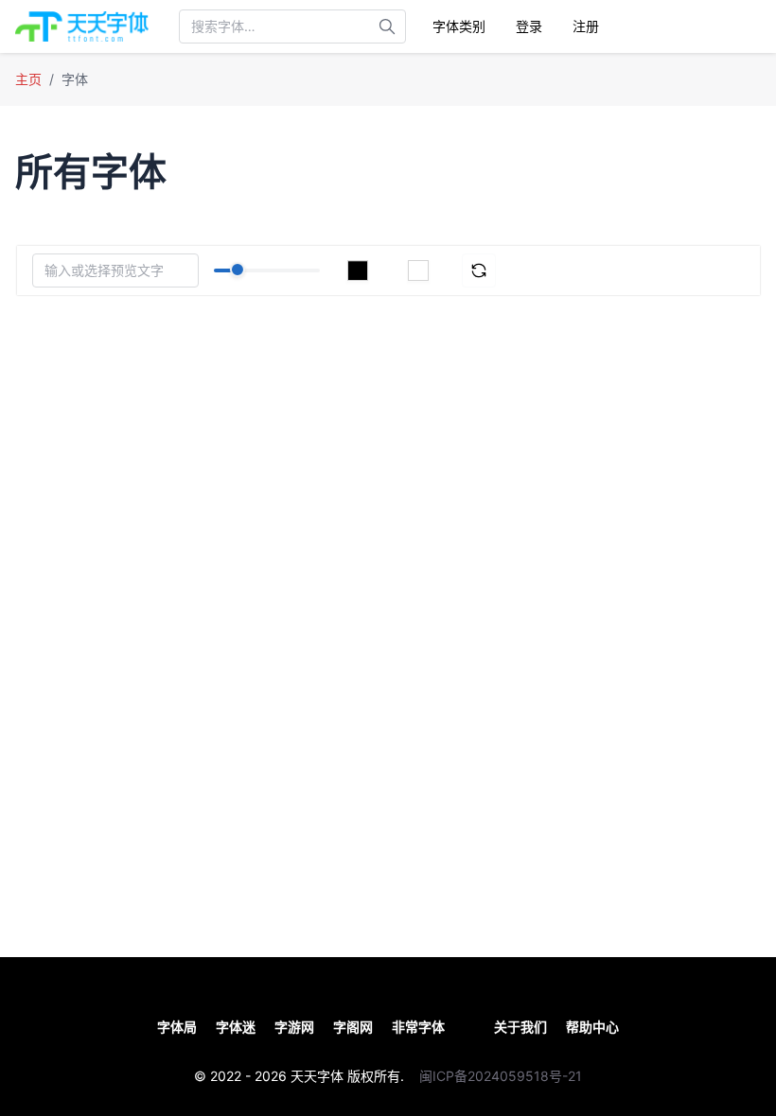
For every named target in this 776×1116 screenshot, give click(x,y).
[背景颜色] (418, 270)
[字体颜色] (357, 270)
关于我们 (520, 1027)
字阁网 (353, 1027)
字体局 (177, 1027)
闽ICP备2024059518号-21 (500, 1076)
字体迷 (236, 1027)
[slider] (237, 269)
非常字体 (418, 1027)
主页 (28, 79)
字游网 (294, 1027)
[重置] (479, 270)
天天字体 (317, 1076)
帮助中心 (592, 1027)
